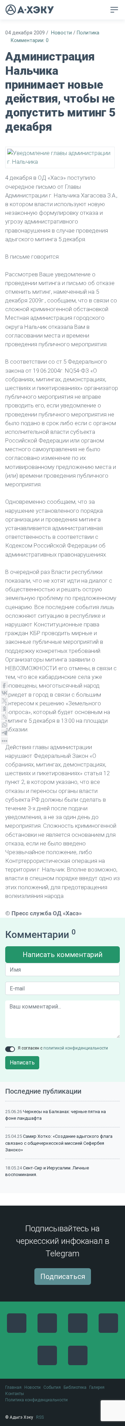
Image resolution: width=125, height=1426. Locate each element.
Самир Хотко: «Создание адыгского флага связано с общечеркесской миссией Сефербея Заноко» (58, 1143)
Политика (88, 33)
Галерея (97, 1387)
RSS (40, 1417)
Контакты (14, 1393)
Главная (13, 1387)
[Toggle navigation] (114, 10)
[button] (101, 10)
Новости (61, 33)
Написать (22, 1062)
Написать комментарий (62, 954)
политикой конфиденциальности (75, 1048)
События (52, 1387)
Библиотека (75, 1387)
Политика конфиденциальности (36, 1399)
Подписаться (62, 1276)
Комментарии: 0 (30, 40)
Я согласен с (63, 1048)
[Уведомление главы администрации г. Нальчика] (60, 157)
